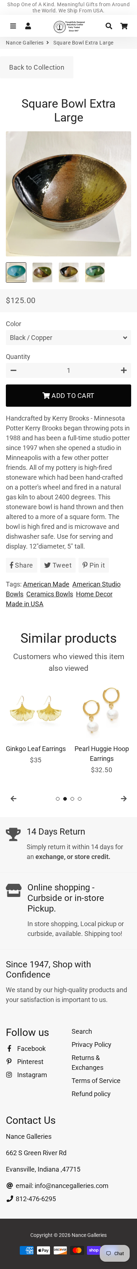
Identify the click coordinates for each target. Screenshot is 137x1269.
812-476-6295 (35, 1199)
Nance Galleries (25, 43)
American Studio (96, 584)
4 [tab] (79, 799)
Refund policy (91, 1094)
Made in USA (24, 604)
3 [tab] (72, 799)
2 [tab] (65, 799)
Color (13, 324)
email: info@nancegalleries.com (61, 1185)
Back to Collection (36, 67)
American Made (46, 584)
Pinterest (29, 1061)
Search (82, 1031)
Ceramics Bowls (49, 594)
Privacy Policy (91, 1044)
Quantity (18, 356)
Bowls (14, 594)
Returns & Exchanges (87, 1062)
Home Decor (94, 594)
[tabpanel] (36, 723)
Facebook (31, 1048)
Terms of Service (96, 1080)
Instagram (31, 1075)
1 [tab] (58, 799)
